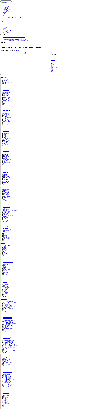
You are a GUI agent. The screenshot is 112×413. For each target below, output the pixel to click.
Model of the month (8, 9)
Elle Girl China (6, 407)
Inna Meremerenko (6, 121)
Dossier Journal (6, 392)
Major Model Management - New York (10, 313)
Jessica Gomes (5, 183)
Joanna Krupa (5, 123)
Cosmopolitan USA (6, 364)
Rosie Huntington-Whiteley (8, 82)
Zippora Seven (5, 164)
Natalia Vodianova (6, 81)
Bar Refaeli (5, 85)
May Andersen (5, 169)
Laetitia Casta (5, 93)
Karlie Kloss (5, 28)
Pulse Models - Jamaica (7, 305)
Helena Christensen (6, 97)
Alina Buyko (5, 172)
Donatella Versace (6, 239)
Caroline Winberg (6, 162)
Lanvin (4, 290)
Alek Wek (5, 158)
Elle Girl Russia (6, 399)
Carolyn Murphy (6, 96)
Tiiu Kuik (5, 136)
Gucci (4, 252)
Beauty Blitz (5, 360)
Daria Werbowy (6, 103)
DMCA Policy (2, 411)
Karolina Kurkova (6, 92)
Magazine (52, 64)
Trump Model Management (8, 337)
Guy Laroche (5, 281)
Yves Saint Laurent (6, 211)
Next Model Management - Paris (9, 306)
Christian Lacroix (6, 238)
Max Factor (5, 246)
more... (25, 53)
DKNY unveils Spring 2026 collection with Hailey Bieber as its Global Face (17, 38)
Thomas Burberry (6, 207)
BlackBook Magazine (7, 363)
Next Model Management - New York (10, 344)
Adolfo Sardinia (6, 206)
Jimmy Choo (5, 236)
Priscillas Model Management (8, 339)
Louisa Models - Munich (7, 317)
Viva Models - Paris (6, 326)
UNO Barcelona (6, 352)
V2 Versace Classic (6, 245)
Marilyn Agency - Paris (7, 328)
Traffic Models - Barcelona (8, 314)
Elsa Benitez (5, 141)
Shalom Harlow (6, 134)
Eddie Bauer (5, 288)
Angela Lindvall (6, 124)
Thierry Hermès (6, 221)
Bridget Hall (5, 155)
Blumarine (5, 249)
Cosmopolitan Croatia (7, 385)
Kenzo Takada (5, 214)
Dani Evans (5, 161)
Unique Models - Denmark (8, 310)
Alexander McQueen (7, 194)
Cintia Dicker (5, 179)
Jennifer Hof (5, 182)
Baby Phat (5, 270)
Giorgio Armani (6, 230)
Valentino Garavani (6, 192)
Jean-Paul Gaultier (6, 237)
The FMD (5, 15)
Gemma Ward (5, 87)
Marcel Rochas (6, 287)
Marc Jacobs (5, 232)
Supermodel (5, 31)
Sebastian (5, 256)
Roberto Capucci (6, 231)
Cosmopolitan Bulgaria (7, 376)
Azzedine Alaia (6, 189)
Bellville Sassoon (6, 274)
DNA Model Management (8, 332)
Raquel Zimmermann (7, 117)
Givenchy (5, 255)
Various (6, 10)
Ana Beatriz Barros (6, 105)
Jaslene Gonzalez (6, 100)
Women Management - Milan (8, 340)
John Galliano (5, 204)
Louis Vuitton (5, 195)
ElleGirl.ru (5, 400)
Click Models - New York (8, 304)
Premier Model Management (8, 322)
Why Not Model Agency (7, 329)
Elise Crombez (5, 184)
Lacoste (4, 283)
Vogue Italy (5, 357)
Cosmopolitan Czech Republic (8, 379)
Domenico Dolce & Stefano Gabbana (10, 210)
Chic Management (6, 338)
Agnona (4, 248)
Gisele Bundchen (6, 79)
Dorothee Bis (5, 294)
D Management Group (7, 321)
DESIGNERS (4, 187)
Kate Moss (5, 80)
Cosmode (5, 387)
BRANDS (3, 243)
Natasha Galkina (6, 148)
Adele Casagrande (6, 226)
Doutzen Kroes (6, 95)
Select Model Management (8, 331)
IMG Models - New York (7, 343)
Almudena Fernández (7, 159)
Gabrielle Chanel (6, 191)
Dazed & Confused (6, 394)
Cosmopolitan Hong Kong (8, 373)
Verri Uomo (5, 276)
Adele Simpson (6, 193)
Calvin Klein (5, 278)
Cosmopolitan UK (6, 375)
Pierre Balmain (6, 200)
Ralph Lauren (5, 228)
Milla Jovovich (6, 144)
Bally (4, 251)
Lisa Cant (5, 175)
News (4, 5)
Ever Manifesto (6, 395)
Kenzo (4, 268)
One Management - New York (8, 308)
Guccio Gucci (5, 197)
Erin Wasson (5, 152)
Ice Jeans (4, 271)
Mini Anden (5, 142)
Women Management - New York (9, 309)
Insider (6, 7)
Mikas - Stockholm (6, 324)
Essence (4, 396)
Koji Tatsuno (5, 199)
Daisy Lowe (5, 109)
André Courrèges (6, 209)
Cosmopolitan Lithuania (7, 366)
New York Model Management (8, 333)
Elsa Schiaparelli (6, 190)
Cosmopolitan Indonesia (7, 372)
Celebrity (52, 59)
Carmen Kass (5, 107)
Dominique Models (6, 307)
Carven (4, 254)
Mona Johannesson (6, 122)
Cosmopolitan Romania (7, 381)
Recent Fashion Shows (9, 75)
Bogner (4, 275)
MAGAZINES (4, 355)
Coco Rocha (5, 111)
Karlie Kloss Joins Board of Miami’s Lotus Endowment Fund (14, 37)
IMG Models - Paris (6, 348)
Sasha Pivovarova (6, 101)
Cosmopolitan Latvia (7, 371)
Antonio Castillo (6, 227)
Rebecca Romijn (6, 167)
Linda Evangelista (6, 119)
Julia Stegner (5, 139)
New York (5, 29)
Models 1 (4, 316)
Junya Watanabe (6, 208)
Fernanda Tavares (6, 138)
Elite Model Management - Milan (9, 346)
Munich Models (6, 319)
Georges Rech (5, 253)
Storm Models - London (7, 318)
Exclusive (7, 6)
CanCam (4, 391)
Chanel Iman (5, 157)
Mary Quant (5, 217)
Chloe (4, 285)
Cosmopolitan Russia (7, 369)
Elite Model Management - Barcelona (10, 347)
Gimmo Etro (5, 234)
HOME (4, 4)
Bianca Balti (5, 154)
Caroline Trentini (6, 98)
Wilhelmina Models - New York (9, 320)
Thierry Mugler (6, 212)
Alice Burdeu (5, 160)
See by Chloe (5, 293)
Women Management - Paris (8, 342)
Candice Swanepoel (6, 181)
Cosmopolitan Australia (7, 365)
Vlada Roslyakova (6, 168)
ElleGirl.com (5, 398)
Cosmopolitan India (6, 382)
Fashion (52, 62)
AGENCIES (4, 299)
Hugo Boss (5, 216)
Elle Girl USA (5, 397)
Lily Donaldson (6, 131)
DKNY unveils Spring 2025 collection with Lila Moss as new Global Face (16, 40)
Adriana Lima (5, 84)
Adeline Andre (5, 233)
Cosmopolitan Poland (7, 378)
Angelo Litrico (5, 220)
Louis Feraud (5, 258)
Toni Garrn (5, 116)
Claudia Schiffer (6, 90)
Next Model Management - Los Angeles (10, 345)
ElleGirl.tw (5, 406)
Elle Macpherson (6, 127)
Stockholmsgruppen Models (8, 325)
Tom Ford (5, 222)
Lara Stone (5, 115)
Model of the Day (54, 67)
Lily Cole (5, 106)
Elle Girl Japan (6, 401)
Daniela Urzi (5, 137)
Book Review (53, 56)
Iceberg (4, 247)
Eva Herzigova (6, 120)
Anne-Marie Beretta (6, 218)
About (4, 13)
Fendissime (5, 291)
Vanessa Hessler (6, 135)
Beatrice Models (6, 312)
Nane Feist (5, 174)
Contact (4, 12)
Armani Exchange (6, 269)
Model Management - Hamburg (9, 334)
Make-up (52, 65)
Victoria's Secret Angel (7, 32)
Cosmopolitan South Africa (8, 384)
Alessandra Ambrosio (7, 86)
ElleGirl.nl (5, 405)
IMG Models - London (7, 349)
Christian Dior (5, 198)
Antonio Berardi (6, 202)
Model (52, 66)
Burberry (4, 257)
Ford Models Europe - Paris (8, 341)
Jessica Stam (5, 91)
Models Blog (7, 11)
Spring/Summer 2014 (7, 30)
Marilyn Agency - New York (8, 351)
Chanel (4, 250)
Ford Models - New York (7, 330)
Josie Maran (5, 165)
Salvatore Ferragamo (7, 295)
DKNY (4, 26)
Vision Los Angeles (6, 303)
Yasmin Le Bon (6, 114)
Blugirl (4, 279)
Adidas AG (5, 282)
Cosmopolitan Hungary (7, 374)
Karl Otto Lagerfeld (6, 201)
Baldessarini (5, 277)
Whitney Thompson (6, 140)
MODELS (3, 77)
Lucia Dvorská (6, 153)
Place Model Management (8, 301)
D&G (4, 261)
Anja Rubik (5, 112)
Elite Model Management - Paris (9, 350)
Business (52, 57)
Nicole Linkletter (6, 126)
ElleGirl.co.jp (5, 402)
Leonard (4, 266)
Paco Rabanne (5, 203)
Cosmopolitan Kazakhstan (8, 386)
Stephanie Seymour (6, 133)
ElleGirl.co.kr (5, 404)
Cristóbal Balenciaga (7, 240)
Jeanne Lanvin (5, 235)
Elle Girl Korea (6, 403)
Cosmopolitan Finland (7, 383)
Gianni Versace (6, 213)
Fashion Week (5, 27)
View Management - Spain (8, 335)
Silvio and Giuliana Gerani (8, 215)
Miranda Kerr (5, 99)
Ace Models (5, 311)
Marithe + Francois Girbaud (8, 262)
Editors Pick (53, 60)
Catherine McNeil (6, 128)
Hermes (4, 265)
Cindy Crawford (6, 104)
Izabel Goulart (5, 145)
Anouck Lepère (6, 173)
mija (5, 50)
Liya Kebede (5, 130)
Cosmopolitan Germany (7, 367)
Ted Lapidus (5, 292)
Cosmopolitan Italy (6, 368)
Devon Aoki (5, 146)
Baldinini (4, 273)
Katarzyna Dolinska (6, 180)
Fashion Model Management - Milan (10, 323)
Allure (4, 358)
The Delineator (6, 393)
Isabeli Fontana (6, 94)
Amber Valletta (6, 143)
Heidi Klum (5, 83)
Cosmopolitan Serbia (7, 380)
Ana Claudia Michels (7, 177)
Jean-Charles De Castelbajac (8, 224)
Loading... (25, 52)
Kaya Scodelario (6, 113)
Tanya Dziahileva (6, 178)
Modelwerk (5, 327)
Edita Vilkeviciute (6, 125)
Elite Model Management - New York (10, 302)
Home (1, 17)
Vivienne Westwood (6, 196)
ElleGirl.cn (5, 408)
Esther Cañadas (6, 151)
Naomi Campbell (6, 102)
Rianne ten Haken (6, 171)
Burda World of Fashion (7, 362)
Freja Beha (5, 150)
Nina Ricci (5, 267)
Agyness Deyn (6, 89)
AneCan (4, 361)
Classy (4, 389)
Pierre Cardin (5, 223)
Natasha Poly (5, 118)
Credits (6, 14)
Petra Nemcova (6, 132)
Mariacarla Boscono (6, 147)
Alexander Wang (6, 219)
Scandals (6, 8)
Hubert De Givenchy (7, 229)
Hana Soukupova (6, 176)
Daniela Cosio (5, 163)
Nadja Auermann (6, 156)
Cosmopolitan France (7, 377)
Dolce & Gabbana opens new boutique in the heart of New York (14, 39)
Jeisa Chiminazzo (6, 166)
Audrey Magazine (6, 359)
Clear (4, 388)
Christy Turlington (6, 110)
